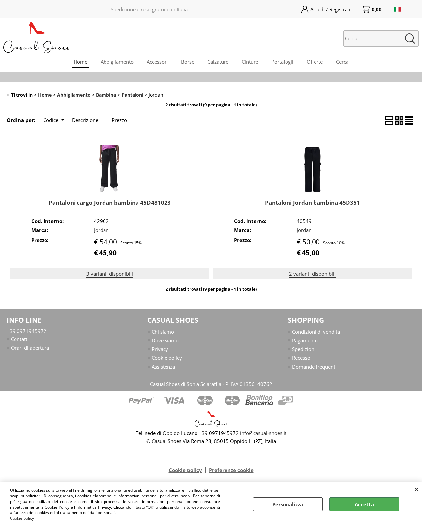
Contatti (20, 339)
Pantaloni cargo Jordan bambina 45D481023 (110, 202)
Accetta (364, 504)
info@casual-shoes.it (263, 433)
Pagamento (305, 340)
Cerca (342, 61)
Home (80, 61)
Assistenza (163, 366)
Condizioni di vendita (316, 331)
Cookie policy (22, 518)
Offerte (315, 61)
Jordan (101, 230)
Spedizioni (304, 349)
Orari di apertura (30, 348)
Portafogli (282, 61)
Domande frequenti (314, 366)
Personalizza (287, 504)
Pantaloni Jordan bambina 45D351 (312, 202)
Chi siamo (163, 331)
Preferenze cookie (231, 470)
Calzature (217, 61)
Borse (187, 61)
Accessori (157, 61)
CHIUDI (416, 489)
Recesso (301, 357)
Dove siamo (165, 340)
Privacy (160, 349)
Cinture (250, 61)
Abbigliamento (117, 61)
